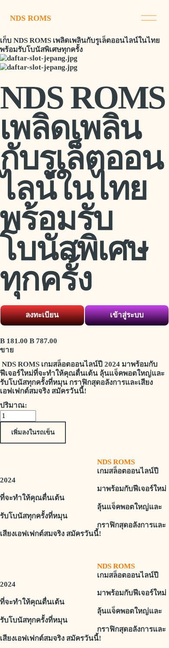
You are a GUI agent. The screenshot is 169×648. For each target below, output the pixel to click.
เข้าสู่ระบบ (127, 315)
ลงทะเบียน (42, 315)
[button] (33, 432)
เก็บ (6, 40)
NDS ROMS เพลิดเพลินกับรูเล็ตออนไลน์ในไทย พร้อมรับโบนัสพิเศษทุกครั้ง (80, 45)
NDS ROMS (30, 18)
